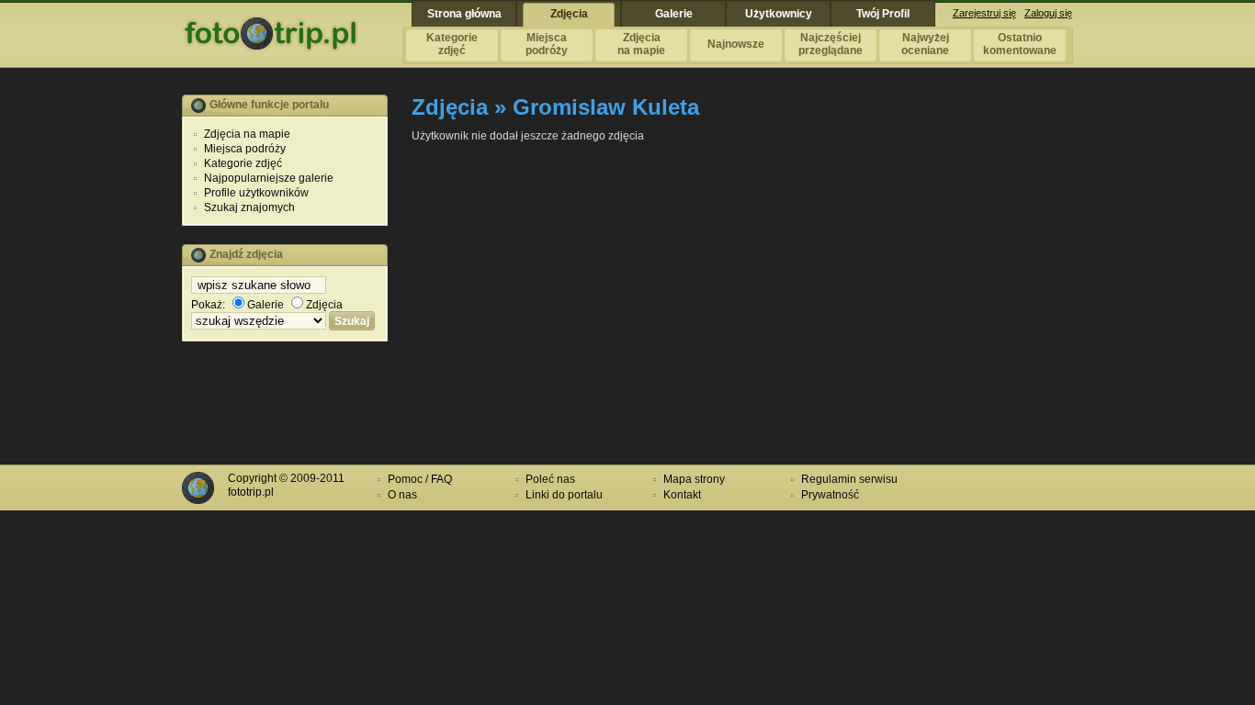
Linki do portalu (564, 494)
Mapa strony (694, 479)
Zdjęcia (324, 304)
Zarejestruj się (984, 12)
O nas (402, 494)
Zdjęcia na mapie (247, 134)
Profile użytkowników (256, 192)
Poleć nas (550, 479)
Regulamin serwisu (849, 479)
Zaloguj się (1048, 12)
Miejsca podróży (245, 148)
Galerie (265, 304)
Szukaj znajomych (249, 207)
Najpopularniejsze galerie (269, 178)
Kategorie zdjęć (243, 163)
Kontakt (682, 494)
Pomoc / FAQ (420, 479)
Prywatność (830, 494)
